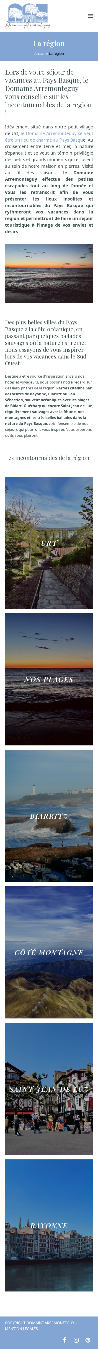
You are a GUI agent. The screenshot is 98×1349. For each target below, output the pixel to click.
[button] (90, 16)
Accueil (39, 53)
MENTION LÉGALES (21, 1328)
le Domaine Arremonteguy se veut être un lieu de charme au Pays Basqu (49, 136)
